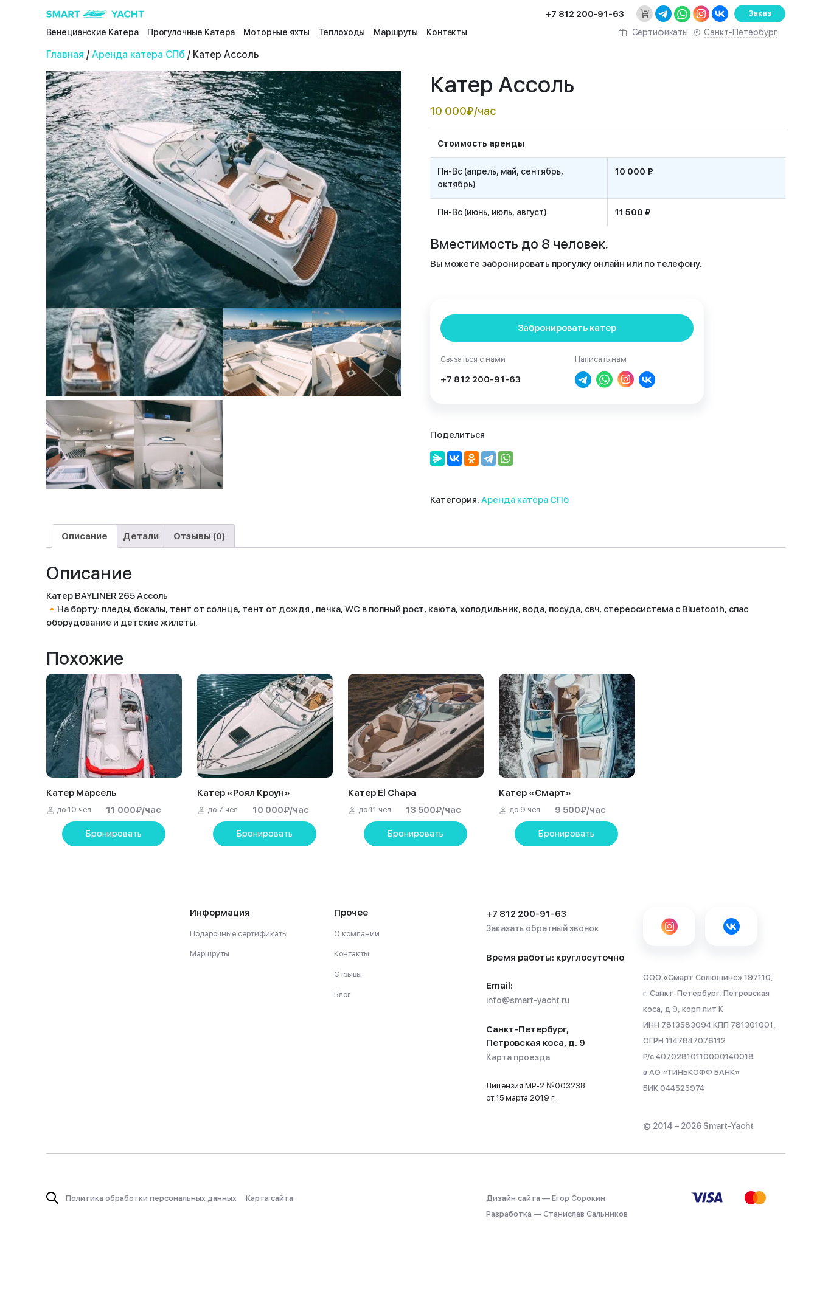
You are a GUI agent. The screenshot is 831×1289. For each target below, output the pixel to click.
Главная (65, 54)
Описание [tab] (84, 536)
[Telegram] (488, 458)
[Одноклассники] (471, 458)
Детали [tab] (141, 536)
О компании (357, 933)
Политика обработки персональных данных (151, 1198)
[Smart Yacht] (95, 13)
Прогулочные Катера (191, 32)
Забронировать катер (567, 327)
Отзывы (348, 974)
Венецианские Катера (92, 32)
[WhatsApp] (505, 458)
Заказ (759, 13)
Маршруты (396, 32)
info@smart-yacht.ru (527, 1000)
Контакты (446, 32)
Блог (342, 994)
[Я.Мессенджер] (437, 458)
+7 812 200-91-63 (480, 379)
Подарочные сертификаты (239, 933)
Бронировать (114, 833)
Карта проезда (518, 1057)
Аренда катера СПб (138, 54)
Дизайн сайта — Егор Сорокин (545, 1198)
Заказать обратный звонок (542, 928)
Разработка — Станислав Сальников (557, 1213)
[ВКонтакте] (454, 458)
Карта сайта (269, 1198)
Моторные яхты (276, 32)
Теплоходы (342, 32)
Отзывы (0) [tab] (199, 536)
